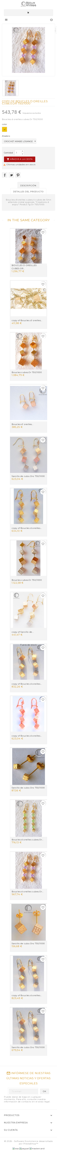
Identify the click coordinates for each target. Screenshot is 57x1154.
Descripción (28, 185)
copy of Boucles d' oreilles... (27, 320)
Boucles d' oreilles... (22, 424)
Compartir (4, 174)
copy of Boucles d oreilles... (27, 528)
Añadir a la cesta (19, 159)
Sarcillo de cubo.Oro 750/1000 (28, 476)
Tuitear (11, 174)
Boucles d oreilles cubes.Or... (27, 839)
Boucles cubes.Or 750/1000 (27, 372)
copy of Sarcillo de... (23, 632)
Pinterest (17, 174)
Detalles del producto (28, 191)
